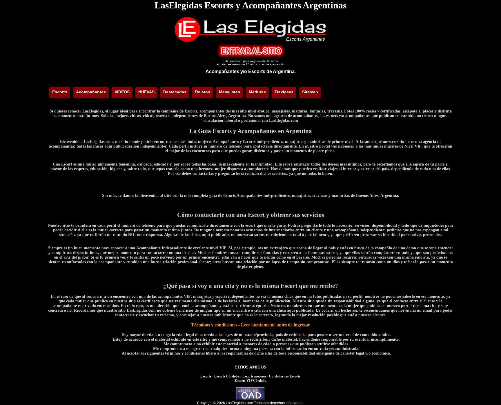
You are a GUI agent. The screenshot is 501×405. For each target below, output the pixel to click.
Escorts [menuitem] (59, 92)
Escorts (205, 376)
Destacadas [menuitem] (174, 92)
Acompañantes (222, 71)
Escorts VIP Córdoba (250, 381)
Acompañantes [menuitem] (91, 92)
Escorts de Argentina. (272, 71)
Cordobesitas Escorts (285, 376)
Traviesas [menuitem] (284, 92)
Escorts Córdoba (226, 376)
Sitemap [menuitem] (310, 92)
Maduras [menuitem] (257, 92)
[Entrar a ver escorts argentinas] (250, 56)
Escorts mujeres (254, 376)
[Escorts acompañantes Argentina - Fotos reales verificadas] (250, 41)
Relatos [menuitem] (202, 92)
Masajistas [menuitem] (229, 92)
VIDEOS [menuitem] (122, 92)
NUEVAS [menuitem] (146, 92)
